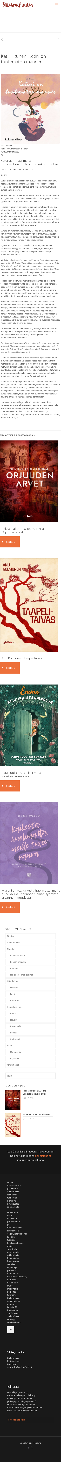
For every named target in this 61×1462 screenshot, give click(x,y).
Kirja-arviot (15, 1058)
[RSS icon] (32, 1447)
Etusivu (10, 936)
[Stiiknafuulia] (17, 5)
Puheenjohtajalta (18, 962)
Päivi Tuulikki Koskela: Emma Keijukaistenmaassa (21, 774)
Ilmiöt (12, 994)
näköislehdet (43, 1155)
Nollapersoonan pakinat (21, 975)
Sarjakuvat (15, 1039)
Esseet (13, 1033)
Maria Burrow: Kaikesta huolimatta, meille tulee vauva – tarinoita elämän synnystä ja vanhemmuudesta (31, 894)
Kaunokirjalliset (14, 1007)
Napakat (11, 949)
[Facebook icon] (29, 1447)
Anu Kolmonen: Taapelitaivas (22, 658)
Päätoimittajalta (17, 955)
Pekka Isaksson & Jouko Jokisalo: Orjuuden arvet (24, 530)
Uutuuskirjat (15, 1052)
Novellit (13, 1020)
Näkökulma (12, 981)
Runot (13, 1013)
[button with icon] (10, 1329)
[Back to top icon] (54, 1455)
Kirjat (9, 1045)
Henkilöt (14, 987)
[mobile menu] (56, 5)
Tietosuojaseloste (16, 1420)
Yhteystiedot (13, 1065)
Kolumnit (14, 968)
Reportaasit (15, 1000)
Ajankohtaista (13, 942)
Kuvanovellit (15, 1026)
